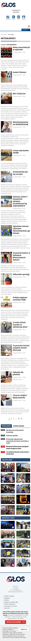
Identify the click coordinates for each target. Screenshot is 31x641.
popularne (6, 426)
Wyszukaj (25, 29)
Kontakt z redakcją (9, 596)
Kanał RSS (7, 608)
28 (19, 418)
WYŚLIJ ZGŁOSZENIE (13, 622)
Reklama (6, 600)
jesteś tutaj (3, 34)
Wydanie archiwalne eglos (11, 602)
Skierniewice (16, 10)
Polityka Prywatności (9, 604)
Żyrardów (16, 12)
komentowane (18, 426)
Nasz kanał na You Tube (10, 606)
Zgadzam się (25, 629)
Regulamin (7, 598)
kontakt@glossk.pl (17, 590)
